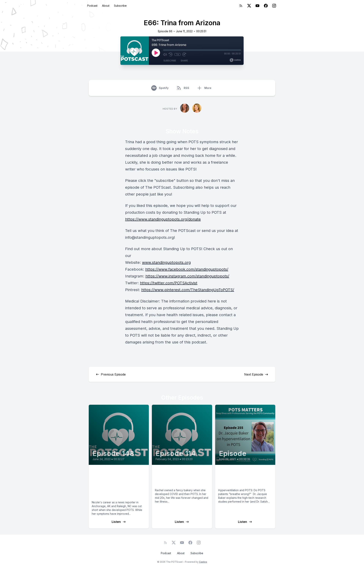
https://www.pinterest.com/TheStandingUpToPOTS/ (187, 290)
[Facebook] (265, 5)
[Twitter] (249, 5)
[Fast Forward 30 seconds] (184, 54)
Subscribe (120, 5)
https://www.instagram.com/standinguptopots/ (187, 276)
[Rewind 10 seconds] (171, 54)
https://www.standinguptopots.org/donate (163, 219)
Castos (203, 561)
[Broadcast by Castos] (235, 60)
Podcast (92, 5)
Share (184, 60)
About (105, 5)
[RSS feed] (240, 5)
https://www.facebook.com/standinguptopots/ (186, 269)
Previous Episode (113, 374)
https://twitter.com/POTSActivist (168, 283)
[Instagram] (274, 5)
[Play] (156, 53)
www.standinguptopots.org (166, 262)
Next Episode (253, 374)
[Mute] (165, 54)
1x (177, 54)
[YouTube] (257, 5)
